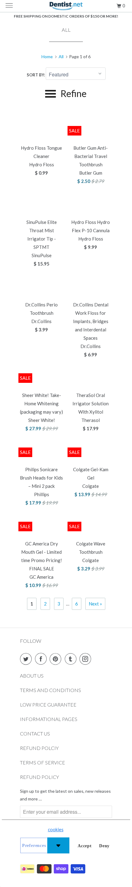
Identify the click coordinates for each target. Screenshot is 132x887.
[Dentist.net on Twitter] (27, 659)
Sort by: (36, 74)
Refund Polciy (39, 748)
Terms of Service (42, 762)
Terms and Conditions (50, 690)
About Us (32, 675)
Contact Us (35, 733)
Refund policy (39, 777)
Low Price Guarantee (48, 704)
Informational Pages (48, 719)
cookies (56, 829)
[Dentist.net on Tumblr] (72, 659)
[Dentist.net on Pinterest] (57, 659)
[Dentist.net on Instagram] (87, 659)
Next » (95, 603)
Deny (104, 846)
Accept (85, 846)
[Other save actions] (58, 845)
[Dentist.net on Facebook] (42, 659)
